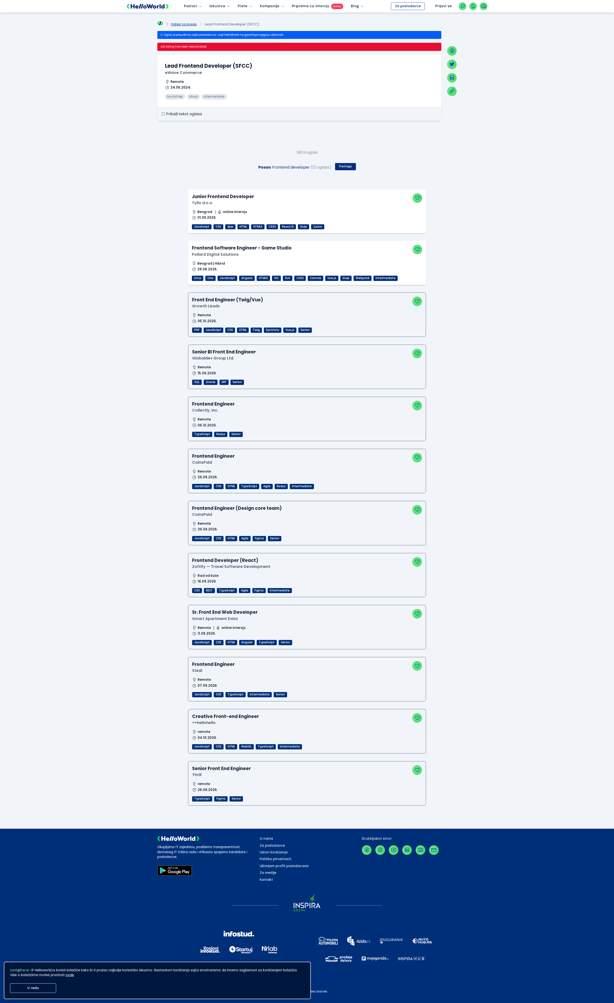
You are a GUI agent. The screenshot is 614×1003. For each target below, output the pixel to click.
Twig (256, 330)
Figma (259, 538)
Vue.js (331, 278)
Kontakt (266, 879)
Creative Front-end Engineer (225, 716)
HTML (243, 227)
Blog (355, 6)
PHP (197, 330)
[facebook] (452, 51)
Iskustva (217, 6)
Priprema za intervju (311, 6)
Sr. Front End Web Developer (225, 612)
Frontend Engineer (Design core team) (237, 508)
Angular (247, 278)
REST (209, 590)
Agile (267, 486)
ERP (224, 382)
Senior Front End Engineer (221, 768)
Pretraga (345, 166)
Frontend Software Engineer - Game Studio (242, 248)
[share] (452, 91)
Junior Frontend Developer (223, 196)
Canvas (315, 278)
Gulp (303, 227)
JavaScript (201, 227)
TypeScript (202, 434)
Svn (287, 278)
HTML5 (257, 227)
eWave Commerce (183, 72)
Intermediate (386, 278)
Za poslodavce (408, 6)
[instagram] (380, 850)
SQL (197, 382)
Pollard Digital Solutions (215, 254)
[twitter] (452, 64)
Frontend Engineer (213, 404)
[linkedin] (452, 78)
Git (276, 278)
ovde (69, 975)
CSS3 (272, 227)
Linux (197, 278)
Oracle (210, 382)
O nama (266, 838)
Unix (210, 278)
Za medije (268, 872)
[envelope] (434, 850)
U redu (33, 988)
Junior (317, 227)
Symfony (272, 330)
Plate (242, 6)
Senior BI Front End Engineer (224, 352)
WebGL (246, 746)
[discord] (420, 850)
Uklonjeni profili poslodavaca (284, 866)
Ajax (230, 227)
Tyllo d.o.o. (202, 203)
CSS (218, 227)
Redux (220, 434)
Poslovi (190, 6)
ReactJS (288, 227)
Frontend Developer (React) (225, 560)
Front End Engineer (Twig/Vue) (227, 300)
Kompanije (269, 6)
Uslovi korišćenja (274, 852)
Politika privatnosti (275, 859)
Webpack (362, 278)
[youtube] (393, 850)
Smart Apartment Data (215, 618)
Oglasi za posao (184, 24)
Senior (305, 330)
